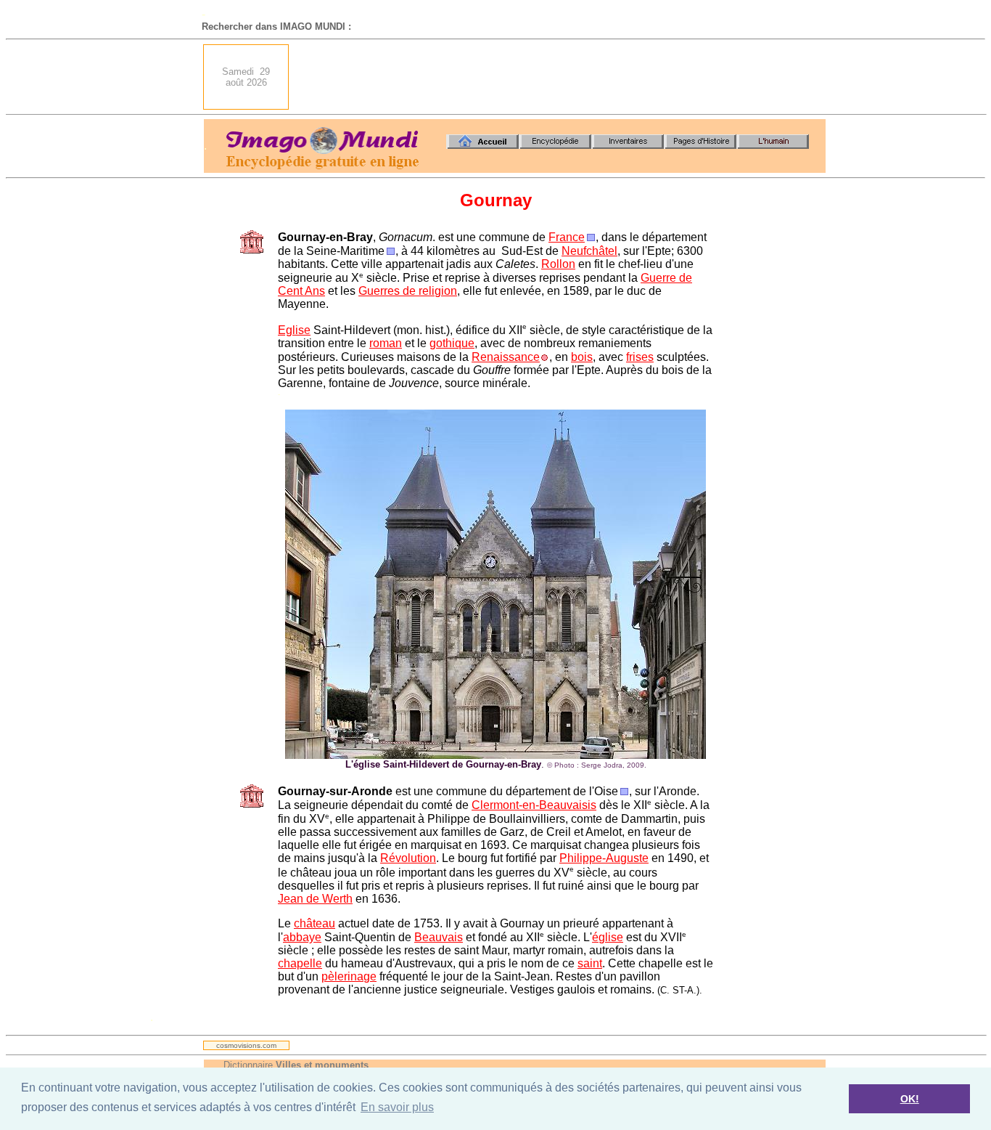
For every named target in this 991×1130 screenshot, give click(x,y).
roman (385, 343)
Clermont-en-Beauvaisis (534, 805)
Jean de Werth (315, 899)
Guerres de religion (407, 291)
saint (589, 963)
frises (640, 357)
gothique (451, 343)
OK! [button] (909, 1099)
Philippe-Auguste (604, 858)
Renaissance (506, 357)
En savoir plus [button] (397, 1107)
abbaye (302, 937)
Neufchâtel (589, 251)
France (566, 237)
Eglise (294, 330)
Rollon (558, 264)
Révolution (408, 858)
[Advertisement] (561, 77)
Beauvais (438, 937)
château (314, 923)
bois (582, 357)
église (607, 937)
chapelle (300, 963)
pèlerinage (349, 976)
